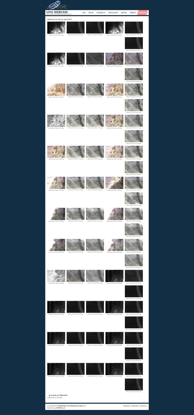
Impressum (126, 406)
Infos (91, 12)
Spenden (142, 12)
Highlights (113, 12)
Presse (133, 12)
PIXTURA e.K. (60, 408)
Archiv (124, 12)
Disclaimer (143, 406)
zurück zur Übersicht (58, 395)
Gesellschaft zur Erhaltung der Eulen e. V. (72, 406)
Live (83, 12)
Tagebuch (100, 12)
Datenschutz (135, 406)
